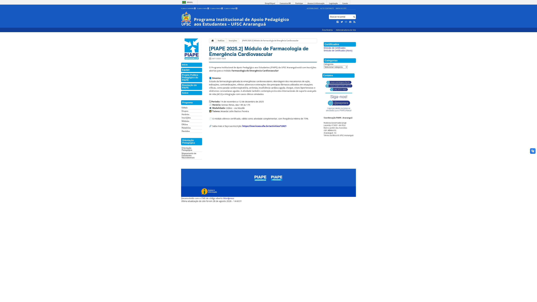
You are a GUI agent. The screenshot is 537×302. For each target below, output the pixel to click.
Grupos (185, 111)
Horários (185, 114)
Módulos (185, 121)
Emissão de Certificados (335, 48)
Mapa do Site (341, 8)
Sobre (185, 93)
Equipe (185, 70)
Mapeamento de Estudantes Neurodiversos (189, 155)
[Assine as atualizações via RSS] (354, 22)
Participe (299, 3)
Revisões (186, 131)
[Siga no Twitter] (342, 22)
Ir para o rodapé (230, 8)
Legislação (333, 3)
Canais (345, 3)
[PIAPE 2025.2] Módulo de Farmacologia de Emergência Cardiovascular (270, 40)
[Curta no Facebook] (338, 22)
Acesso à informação (316, 3)
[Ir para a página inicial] (212, 41)
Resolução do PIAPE (189, 86)
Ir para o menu (203, 8)
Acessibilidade (312, 8)
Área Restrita (327, 30)
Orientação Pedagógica (187, 149)
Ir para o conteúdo (188, 8)
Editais (185, 108)
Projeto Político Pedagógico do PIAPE (190, 77)
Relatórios (186, 128)
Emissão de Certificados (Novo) (338, 50)
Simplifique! (270, 3)
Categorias (329, 64)
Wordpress (228, 198)
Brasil (190, 2)
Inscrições (186, 118)
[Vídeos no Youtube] (346, 22)
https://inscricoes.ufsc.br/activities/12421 (264, 126)
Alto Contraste (327, 8)
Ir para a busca (216, 8)
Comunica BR (285, 3)
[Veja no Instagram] (350, 22)
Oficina (185, 124)
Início (185, 64)
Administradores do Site (346, 30)
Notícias (221, 40)
